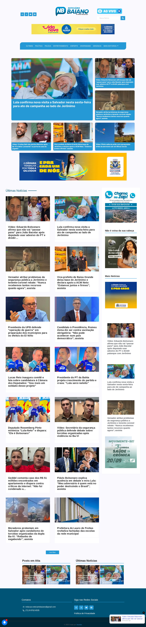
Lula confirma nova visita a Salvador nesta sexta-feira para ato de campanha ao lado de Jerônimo (76, 231)
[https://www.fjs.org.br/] (121, 452)
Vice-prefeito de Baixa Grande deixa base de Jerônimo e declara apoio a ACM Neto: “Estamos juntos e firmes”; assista (75, 283)
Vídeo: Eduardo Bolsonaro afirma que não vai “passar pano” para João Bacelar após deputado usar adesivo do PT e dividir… (26, 232)
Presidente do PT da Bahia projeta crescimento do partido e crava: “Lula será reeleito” (76, 380)
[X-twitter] (26, 14)
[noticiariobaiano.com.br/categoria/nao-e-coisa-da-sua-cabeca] (121, 252)
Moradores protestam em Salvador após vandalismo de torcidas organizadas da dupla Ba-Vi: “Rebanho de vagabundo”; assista (26, 534)
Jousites (79, 625)
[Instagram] (22, 14)
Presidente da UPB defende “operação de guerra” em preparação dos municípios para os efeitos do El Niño (27, 331)
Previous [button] (34, 28)
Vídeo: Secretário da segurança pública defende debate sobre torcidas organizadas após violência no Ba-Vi (76, 432)
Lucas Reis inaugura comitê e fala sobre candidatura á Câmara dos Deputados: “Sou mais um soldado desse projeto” (27, 381)
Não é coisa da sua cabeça (119, 230)
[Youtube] (30, 14)
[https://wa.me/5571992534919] (121, 207)
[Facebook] (34, 14)
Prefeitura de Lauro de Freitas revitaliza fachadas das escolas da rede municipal (76, 531)
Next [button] (111, 28)
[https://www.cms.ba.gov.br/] (77, 29)
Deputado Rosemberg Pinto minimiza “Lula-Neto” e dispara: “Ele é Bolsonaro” (27, 430)
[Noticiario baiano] (72, 11)
